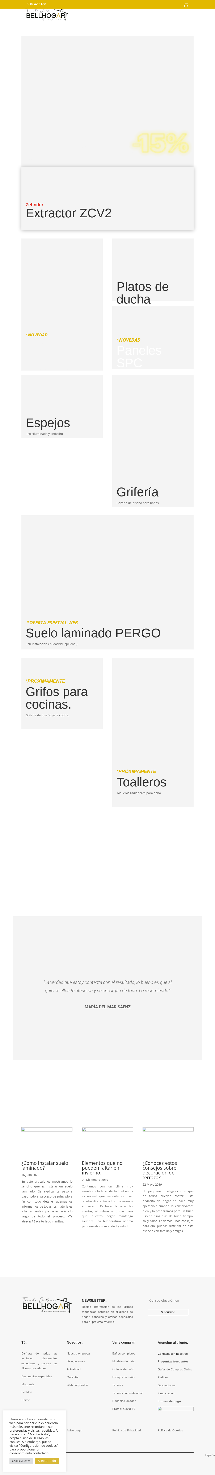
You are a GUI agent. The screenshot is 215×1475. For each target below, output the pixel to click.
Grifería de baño (123, 1369)
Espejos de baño (123, 1377)
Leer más (107, 1246)
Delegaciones (76, 1361)
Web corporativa (78, 1385)
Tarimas (117, 1385)
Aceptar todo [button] (47, 1461)
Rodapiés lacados (124, 1400)
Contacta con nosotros (173, 1353)
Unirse (25, 1400)
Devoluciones (167, 1385)
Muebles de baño (123, 1361)
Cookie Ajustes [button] (21, 1461)
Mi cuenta (27, 1384)
